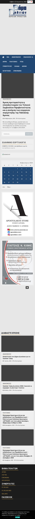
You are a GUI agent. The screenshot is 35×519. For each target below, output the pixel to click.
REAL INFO (5, 494)
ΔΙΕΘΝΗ (24, 66)
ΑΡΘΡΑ (5, 61)
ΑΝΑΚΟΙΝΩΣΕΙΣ (16, 57)
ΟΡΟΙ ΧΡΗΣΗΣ (6, 480)
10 (26, 172)
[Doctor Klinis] (17, 262)
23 (22, 179)
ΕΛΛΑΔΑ (16, 66)
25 (30, 179)
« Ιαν (3, 187)
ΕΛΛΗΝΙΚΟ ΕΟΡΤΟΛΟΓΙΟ (14, 142)
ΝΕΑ (8, 57)
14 (13, 175)
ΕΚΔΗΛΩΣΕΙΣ (27, 57)
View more (23, 515)
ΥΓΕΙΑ (21, 61)
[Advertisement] (17, 36)
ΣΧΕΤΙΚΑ (4, 475)
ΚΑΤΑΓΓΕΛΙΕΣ (7, 71)
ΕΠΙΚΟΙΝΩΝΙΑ (17, 71)
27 (9, 182)
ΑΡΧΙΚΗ (4, 472)
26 (4, 182)
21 (13, 179)
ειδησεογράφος (22, 118)
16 (22, 175)
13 (9, 175)
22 (17, 179)
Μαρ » (9, 187)
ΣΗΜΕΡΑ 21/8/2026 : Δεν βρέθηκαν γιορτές (14, 146)
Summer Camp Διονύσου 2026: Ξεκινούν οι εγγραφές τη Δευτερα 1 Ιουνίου (17, 387)
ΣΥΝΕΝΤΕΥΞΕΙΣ (7, 66)
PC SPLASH (5, 487)
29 (17, 182)
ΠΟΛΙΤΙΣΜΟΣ (13, 61)
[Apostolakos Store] (17, 214)
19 (4, 179)
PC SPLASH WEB (6, 490)
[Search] (32, 57)
